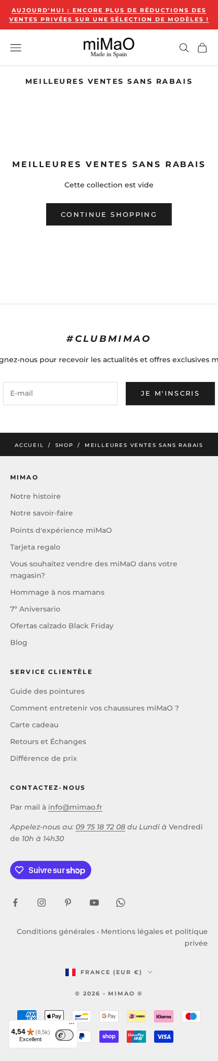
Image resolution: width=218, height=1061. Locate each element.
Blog (18, 642)
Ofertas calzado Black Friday (62, 625)
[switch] (64, 1035)
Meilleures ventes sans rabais (144, 445)
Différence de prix (43, 758)
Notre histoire (35, 496)
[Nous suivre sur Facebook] (15, 902)
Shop (64, 445)
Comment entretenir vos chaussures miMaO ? (94, 708)
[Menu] (71, 1026)
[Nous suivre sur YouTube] (94, 902)
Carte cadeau (34, 724)
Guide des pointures (47, 691)
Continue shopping (109, 214)
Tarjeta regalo (35, 547)
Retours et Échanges (48, 741)
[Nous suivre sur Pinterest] (68, 902)
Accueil (29, 445)
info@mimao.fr (75, 807)
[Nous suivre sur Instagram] (42, 902)
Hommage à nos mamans (57, 592)
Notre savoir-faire (41, 513)
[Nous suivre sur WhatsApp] (121, 902)
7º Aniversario (35, 609)
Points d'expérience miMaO (61, 530)
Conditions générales (56, 931)
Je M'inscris (170, 393)
